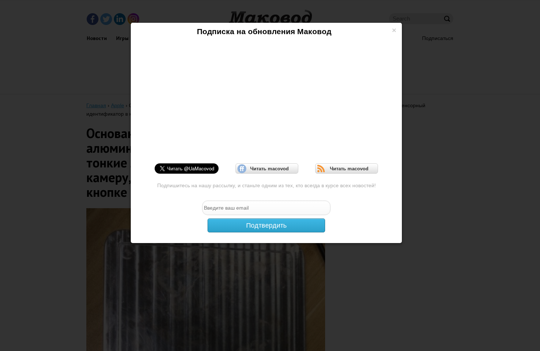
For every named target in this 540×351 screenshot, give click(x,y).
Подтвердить (266, 225)
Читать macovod (267, 168)
